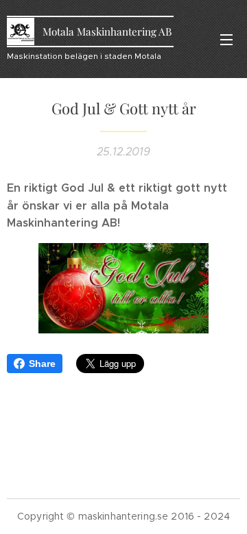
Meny (226, 39)
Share (42, 363)
